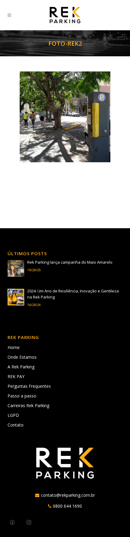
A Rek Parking (21, 367)
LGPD (13, 415)
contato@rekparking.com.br (68, 495)
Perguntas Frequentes (29, 386)
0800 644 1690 (67, 506)
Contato (16, 425)
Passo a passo (22, 396)
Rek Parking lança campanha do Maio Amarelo (69, 262)
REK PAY (16, 376)
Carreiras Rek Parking (28, 405)
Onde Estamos (22, 357)
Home (14, 347)
